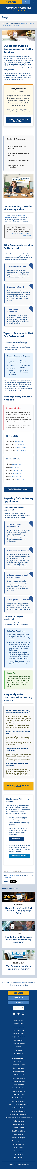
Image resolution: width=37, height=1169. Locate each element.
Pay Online (18, 1050)
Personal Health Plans (18, 1091)
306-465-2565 (19, 479)
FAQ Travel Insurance (18, 1037)
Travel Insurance (18, 1085)
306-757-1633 (21, 450)
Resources (18, 1020)
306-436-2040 (17, 470)
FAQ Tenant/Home (18, 1033)
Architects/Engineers (18, 1098)
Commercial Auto (18, 1128)
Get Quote (11, 2)
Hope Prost (7, 877)
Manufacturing (18, 1134)
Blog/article (18, 817)
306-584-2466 (19, 441)
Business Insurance (18, 1094)
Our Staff (18, 1047)
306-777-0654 (21, 447)
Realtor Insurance (18, 1121)
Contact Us (18, 1003)
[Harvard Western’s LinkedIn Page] (23, 1014)
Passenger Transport (18, 1138)
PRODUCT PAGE (16, 839)
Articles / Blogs (18, 1023)
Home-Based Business (18, 1111)
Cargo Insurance (18, 1124)
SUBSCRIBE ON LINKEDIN (19, 856)
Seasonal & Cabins (18, 1075)
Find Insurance (18, 1058)
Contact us (21, 982)
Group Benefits (18, 1157)
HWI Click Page (18, 1040)
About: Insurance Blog (13, 23)
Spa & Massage (18, 1151)
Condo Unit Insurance (18, 1065)
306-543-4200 (19, 444)
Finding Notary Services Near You (18, 160)
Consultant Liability (18, 1101)
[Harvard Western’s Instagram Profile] (18, 1014)
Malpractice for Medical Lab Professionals (19, 1118)
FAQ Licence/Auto (18, 1030)
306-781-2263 (15, 467)
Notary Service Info (19, 1043)
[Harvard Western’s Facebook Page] (14, 1014)
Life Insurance (18, 1154)
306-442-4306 (17, 473)
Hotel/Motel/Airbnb (18, 1131)
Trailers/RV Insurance (18, 1081)
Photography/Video (18, 1141)
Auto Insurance (18, 1061)
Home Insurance (18, 1068)
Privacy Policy (18, 1053)
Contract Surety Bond (18, 1108)
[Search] (26, 2)
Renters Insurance (18, 1071)
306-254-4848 (17, 464)
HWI (3, 23)
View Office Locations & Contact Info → (18, 120)
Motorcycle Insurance (18, 1078)
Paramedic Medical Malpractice (18, 1114)
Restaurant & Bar (18, 1144)
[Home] (18, 9)
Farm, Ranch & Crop (18, 1088)
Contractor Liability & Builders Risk (18, 1104)
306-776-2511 (16, 476)
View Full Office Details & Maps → (18, 489)
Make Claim (18, 998)
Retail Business (18, 1147)
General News (14, 875)
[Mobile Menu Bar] (33, 2)
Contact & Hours (18, 1027)
